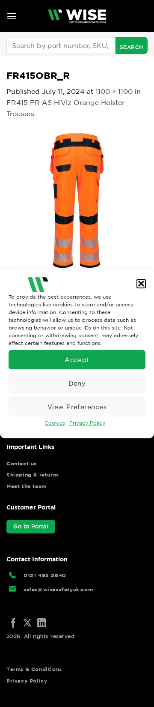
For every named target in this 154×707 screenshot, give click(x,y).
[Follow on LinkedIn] (41, 623)
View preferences (77, 406)
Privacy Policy (87, 422)
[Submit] (132, 45)
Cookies (54, 422)
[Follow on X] (27, 623)
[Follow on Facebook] (13, 623)
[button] (141, 283)
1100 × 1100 (114, 91)
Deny (77, 382)
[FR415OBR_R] (77, 199)
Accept (77, 359)
